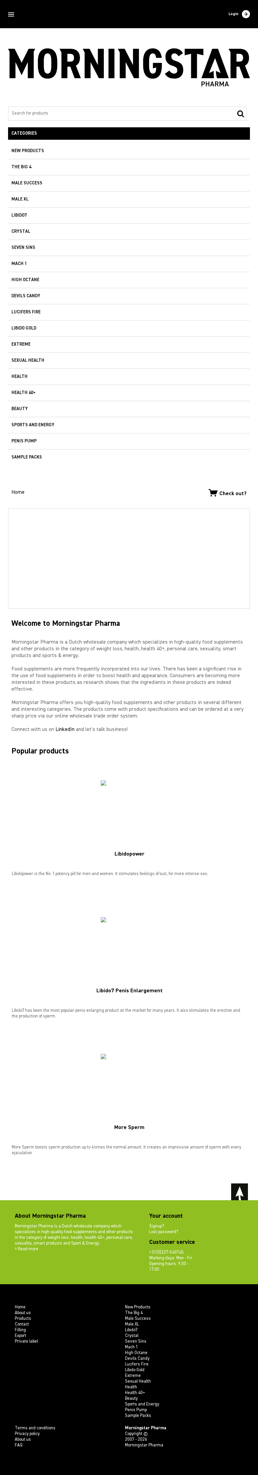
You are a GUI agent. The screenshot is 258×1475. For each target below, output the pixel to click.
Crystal (20, 231)
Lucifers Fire (26, 312)
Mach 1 (19, 264)
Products (23, 1318)
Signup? (156, 1226)
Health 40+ (23, 393)
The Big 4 (21, 167)
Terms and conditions (35, 1428)
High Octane (25, 280)
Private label (26, 1341)
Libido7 (19, 215)
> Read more (26, 1249)
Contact (22, 1324)
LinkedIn (65, 729)
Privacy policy (27, 1434)
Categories (24, 133)
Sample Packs (26, 457)
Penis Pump (24, 441)
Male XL (20, 199)
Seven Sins (23, 248)
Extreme (21, 344)
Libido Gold (23, 328)
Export (20, 1336)
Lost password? (163, 1232)
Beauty (19, 409)
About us (23, 1313)
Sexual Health (27, 360)
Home (18, 492)
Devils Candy (25, 296)
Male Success (26, 183)
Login (233, 14)
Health (19, 377)
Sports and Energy (32, 425)
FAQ (19, 1445)
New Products (27, 151)
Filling (20, 1330)
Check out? (233, 493)
